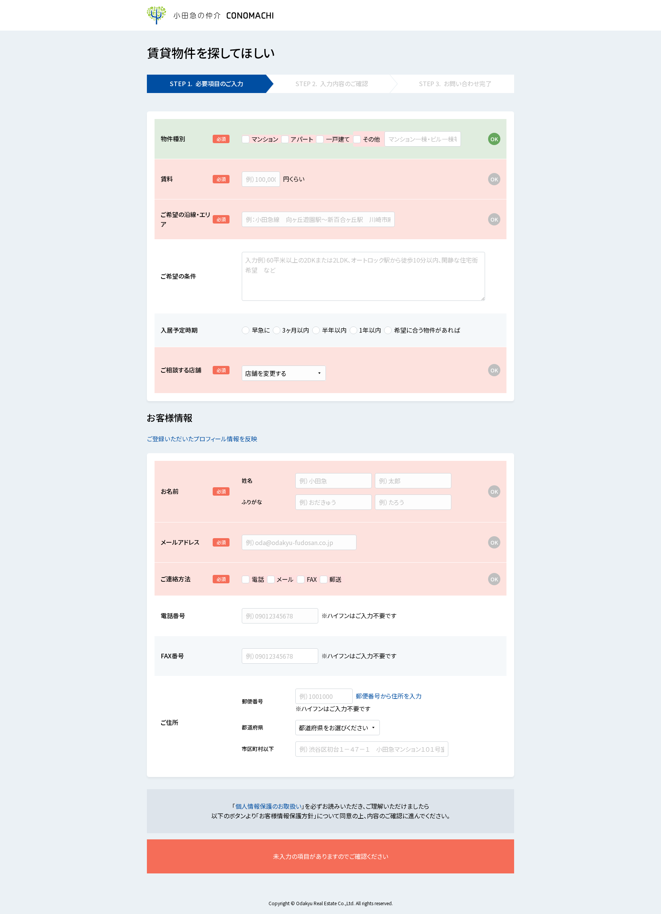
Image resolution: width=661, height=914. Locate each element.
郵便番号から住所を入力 (389, 695)
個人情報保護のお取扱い (268, 806)
